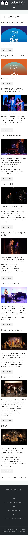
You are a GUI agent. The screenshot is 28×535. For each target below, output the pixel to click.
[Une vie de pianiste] (14, 295)
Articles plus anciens (8, 477)
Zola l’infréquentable (11, 135)
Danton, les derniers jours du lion (13, 233)
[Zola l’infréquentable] (14, 146)
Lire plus (7, 50)
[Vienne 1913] (14, 195)
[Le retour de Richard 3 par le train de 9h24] (14, 102)
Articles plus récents (20, 477)
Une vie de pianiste (10, 283)
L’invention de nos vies (12, 377)
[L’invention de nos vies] (14, 388)
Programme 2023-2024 (12, 55)
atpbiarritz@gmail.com (14, 510)
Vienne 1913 (7, 184)
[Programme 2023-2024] (14, 67)
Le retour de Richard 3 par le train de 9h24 (12, 90)
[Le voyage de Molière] (14, 341)
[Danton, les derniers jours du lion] (14, 246)
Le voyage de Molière (11, 330)
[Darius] (14, 437)
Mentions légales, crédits (18, 531)
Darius (4, 425)
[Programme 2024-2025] (14, 33)
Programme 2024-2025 (12, 22)
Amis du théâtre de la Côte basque (17, 3)
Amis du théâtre (13, 490)
